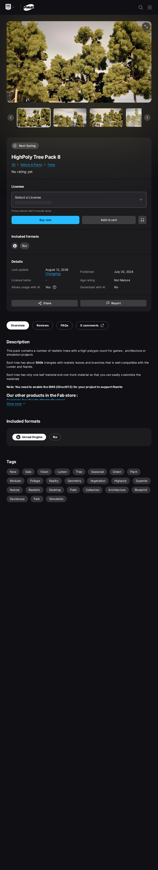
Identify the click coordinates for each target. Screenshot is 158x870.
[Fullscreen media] (146, 26)
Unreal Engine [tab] (32, 437)
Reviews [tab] (43, 325)
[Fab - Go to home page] (28, 7)
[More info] (54, 287)
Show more (14, 403)
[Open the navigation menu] (149, 7)
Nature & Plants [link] (31, 164)
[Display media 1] (69, 117)
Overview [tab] (18, 325)
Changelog (53, 273)
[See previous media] (10, 117)
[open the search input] (140, 7)
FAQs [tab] (64, 325)
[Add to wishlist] (142, 220)
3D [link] (14, 164)
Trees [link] (51, 164)
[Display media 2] (106, 117)
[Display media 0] (33, 117)
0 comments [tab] (89, 325)
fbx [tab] (55, 437)
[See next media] (147, 117)
